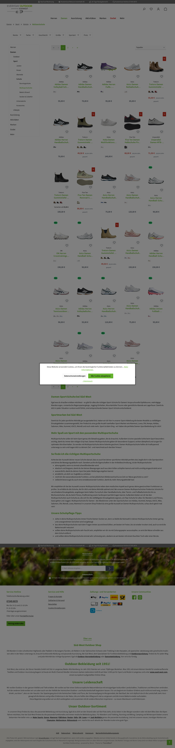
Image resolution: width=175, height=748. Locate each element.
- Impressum (87, 381)
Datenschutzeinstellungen (74, 376)
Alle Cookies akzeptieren (101, 376)
